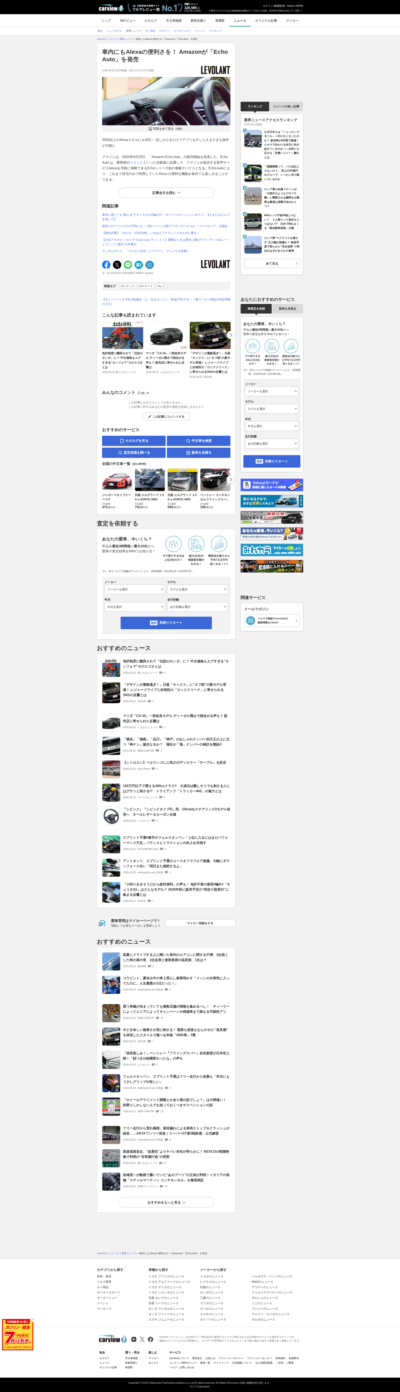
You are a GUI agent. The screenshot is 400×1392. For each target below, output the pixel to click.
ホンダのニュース (211, 1292)
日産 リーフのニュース (164, 1303)
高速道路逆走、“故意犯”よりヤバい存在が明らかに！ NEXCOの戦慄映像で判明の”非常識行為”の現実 (176, 1154)
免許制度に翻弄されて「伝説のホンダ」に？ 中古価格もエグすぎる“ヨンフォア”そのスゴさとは (122, 360)
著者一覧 (205, 1362)
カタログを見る (137, 440)
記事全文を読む (164, 193)
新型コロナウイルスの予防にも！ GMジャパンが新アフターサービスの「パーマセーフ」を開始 (164, 226)
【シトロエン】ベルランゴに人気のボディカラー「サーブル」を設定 (174, 762)
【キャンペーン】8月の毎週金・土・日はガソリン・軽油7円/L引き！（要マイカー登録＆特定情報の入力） (166, 301)
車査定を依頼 (256, 308)
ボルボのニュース (263, 1319)
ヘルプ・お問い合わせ (181, 1367)
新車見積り (198, 20)
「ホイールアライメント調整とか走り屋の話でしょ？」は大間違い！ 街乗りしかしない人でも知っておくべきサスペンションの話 (176, 1102)
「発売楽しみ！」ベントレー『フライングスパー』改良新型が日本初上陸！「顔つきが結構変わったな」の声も (176, 1055)
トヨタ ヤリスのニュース (165, 1287)
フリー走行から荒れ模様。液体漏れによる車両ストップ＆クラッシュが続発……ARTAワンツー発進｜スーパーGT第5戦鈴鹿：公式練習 (176, 1130)
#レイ (161, 286)
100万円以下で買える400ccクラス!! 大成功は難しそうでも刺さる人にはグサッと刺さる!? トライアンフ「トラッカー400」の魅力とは (176, 788)
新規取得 (279, 5)
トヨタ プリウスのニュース (166, 1276)
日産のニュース (210, 1287)
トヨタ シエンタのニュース (166, 1292)
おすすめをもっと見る (164, 1202)
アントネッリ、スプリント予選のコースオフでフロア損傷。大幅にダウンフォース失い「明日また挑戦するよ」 (176, 863)
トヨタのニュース (211, 1276)
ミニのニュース (262, 1303)
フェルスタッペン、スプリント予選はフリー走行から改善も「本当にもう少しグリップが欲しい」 (176, 1079)
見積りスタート (170, 622)
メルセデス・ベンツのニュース (272, 1276)
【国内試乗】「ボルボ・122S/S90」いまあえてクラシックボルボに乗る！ (151, 233)
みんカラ (154, 1362)
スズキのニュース (211, 1314)
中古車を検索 (202, 440)
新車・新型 (104, 1276)
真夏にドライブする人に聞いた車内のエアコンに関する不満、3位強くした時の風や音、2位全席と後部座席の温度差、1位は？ (175, 957)
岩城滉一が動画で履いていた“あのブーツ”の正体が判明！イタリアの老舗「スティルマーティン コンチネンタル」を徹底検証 (176, 1177)
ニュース (240, 20)
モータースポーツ (108, 1292)
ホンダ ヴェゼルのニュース (166, 1308)
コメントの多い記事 (286, 106)
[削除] (32, 1319)
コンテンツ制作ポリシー (183, 1362)
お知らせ (210, 1358)
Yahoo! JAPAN (295, 5)
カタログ (150, 20)
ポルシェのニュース (265, 1297)
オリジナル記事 (266, 20)
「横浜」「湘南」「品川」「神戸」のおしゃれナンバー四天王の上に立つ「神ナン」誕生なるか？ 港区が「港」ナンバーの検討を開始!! (176, 741)
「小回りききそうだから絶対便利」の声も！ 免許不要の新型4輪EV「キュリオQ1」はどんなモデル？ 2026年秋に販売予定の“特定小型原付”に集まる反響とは (176, 889)
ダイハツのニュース (213, 1319)
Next (231, 335)
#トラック (128, 286)
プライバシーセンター (259, 1358)
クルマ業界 (104, 1281)
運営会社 (197, 1358)
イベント (103, 1303)
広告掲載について (242, 1362)
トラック (136, 162)
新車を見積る (202, 452)
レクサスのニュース (213, 1281)
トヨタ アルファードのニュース (169, 1281)
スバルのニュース (211, 1308)
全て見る (272, 263)
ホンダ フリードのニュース (166, 1314)
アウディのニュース (265, 1287)
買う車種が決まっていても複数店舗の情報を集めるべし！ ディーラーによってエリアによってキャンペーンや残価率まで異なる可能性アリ (176, 1009)
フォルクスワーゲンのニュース (272, 1292)
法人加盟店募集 (264, 1362)
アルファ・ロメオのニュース (271, 1314)
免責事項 (294, 1358)
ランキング (255, 106)
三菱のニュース (210, 1297)
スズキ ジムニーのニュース (166, 1319)
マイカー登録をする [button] (200, 923)
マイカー (292, 20)
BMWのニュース (262, 1281)
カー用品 (103, 1287)
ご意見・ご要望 (285, 1362)
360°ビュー (127, 20)
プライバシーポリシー (231, 1358)
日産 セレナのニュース (164, 1297)
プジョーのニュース (265, 1308)
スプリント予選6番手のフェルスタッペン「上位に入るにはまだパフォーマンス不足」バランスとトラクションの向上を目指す (175, 840)
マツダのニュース (211, 1303)
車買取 (220, 20)
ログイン (268, 5)
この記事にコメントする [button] (168, 416)
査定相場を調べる (137, 452)
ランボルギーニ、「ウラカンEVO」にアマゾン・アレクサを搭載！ (146, 251)
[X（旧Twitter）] (142, 1339)
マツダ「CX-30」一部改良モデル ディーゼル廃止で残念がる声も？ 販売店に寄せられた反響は (166, 360)
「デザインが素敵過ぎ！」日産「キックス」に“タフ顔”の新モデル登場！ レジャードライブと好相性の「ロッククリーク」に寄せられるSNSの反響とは (210, 362)
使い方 (145, 393)
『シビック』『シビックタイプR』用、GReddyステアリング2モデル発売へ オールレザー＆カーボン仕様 (176, 811)
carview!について (179, 1358)
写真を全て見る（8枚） (168, 128)
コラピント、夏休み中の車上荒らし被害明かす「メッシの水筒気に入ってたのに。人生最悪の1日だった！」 (176, 980)
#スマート (146, 286)
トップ (106, 20)
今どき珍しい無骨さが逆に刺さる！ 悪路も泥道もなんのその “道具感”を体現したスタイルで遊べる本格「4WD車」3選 (175, 1032)
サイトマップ (221, 1362)
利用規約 (280, 1358)
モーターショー (107, 1297)
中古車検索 (174, 20)
